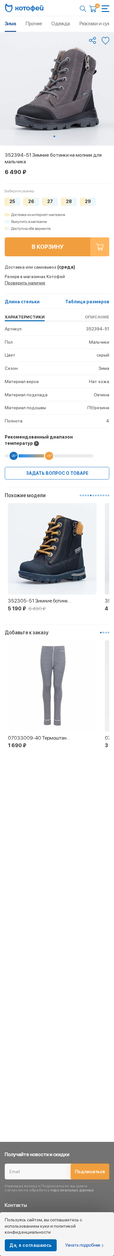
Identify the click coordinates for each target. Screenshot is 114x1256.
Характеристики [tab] (25, 317)
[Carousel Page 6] (93, 495)
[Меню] (105, 8)
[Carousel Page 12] (108, 495)
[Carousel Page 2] (57, 136)
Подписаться (90, 1171)
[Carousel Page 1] (80, 495)
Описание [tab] (97, 317)
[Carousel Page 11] (106, 495)
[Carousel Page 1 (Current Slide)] (54, 136)
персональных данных (72, 1190)
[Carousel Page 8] (98, 495)
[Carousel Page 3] (60, 136)
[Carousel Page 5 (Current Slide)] (91, 495)
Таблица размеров (87, 301)
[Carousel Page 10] (103, 495)
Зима (10, 23)
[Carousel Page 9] (101, 495)
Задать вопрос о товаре (57, 473)
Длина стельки (22, 301)
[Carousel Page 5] (65, 136)
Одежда (60, 23)
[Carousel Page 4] (63, 136)
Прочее (34, 23)
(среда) (40, 267)
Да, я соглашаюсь (31, 1245)
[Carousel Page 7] (96, 495)
